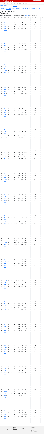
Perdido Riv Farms (6, 326)
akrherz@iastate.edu (15, 429)
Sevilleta (5, 307)
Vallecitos (5, 416)
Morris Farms (5, 320)
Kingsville (5, 374)
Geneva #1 (5, 41)
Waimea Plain (5, 181)
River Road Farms (6, 328)
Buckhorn (5, 385)
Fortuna (5, 219)
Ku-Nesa (5, 263)
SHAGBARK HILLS (6, 135)
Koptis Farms (5, 324)
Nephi (5, 246)
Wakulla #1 (5, 39)
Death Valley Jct (6, 343)
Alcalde (5, 309)
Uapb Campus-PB (6, 154)
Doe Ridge (5, 345)
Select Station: (1, 6)
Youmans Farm (6, 89)
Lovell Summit (5, 261)
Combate (5, 131)
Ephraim (5, 225)
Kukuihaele (5, 179)
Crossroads (5, 192)
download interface (27, 15)
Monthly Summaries (27, 8)
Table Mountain (6, 24)
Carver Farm (5, 395)
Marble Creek (5, 267)
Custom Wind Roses (3, 9)
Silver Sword (5, 183)
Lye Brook (5, 95)
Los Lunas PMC (6, 305)
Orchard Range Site (6, 22)
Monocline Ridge (6, 387)
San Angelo (5, 362)
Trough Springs (6, 255)
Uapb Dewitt (5, 169)
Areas (9, 3)
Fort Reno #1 (5, 62)
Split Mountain (5, 276)
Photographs (10, 8)
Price (4, 236)
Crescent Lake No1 (6, 28)
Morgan (5, 238)
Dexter (5, 104)
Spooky (5, 284)
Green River (5, 234)
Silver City (5, 160)
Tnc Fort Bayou (6, 152)
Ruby (4, 406)
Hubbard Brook (6, 137)
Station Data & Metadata (3, 5)
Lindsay (5, 20)
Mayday (5, 198)
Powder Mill (5, 106)
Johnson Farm (5, 200)
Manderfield (5, 280)
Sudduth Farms (6, 322)
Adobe (5, 418)
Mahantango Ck (6, 72)
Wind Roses (38, 8)
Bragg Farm (5, 148)
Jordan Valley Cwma (6, 265)
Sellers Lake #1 (6, 43)
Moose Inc (5, 125)
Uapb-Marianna (6, 156)
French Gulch (5, 389)
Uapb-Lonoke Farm (6, 74)
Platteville (5, 355)
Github (23, 429)
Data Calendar (8, 9)
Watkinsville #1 (6, 45)
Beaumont (5, 376)
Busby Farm (5, 397)
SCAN (7, 5)
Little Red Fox (5, 278)
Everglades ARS (6, 110)
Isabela (5, 112)
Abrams (5, 171)
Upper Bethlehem (6, 221)
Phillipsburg (5, 173)
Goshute (5, 297)
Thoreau (5, 414)
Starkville (5, 129)
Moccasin (5, 213)
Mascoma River (6, 97)
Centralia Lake (5, 175)
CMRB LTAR (5, 353)
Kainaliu (5, 177)
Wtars (5, 114)
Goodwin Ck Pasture (6, 64)
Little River (5, 70)
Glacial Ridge (5, 108)
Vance (5, 83)
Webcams (26, 3)
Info (14, 3)
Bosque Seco (5, 133)
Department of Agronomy (6, 429)
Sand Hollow (5, 286)
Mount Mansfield (6, 93)
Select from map (19, 6)
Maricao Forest (5, 18)
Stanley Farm (5, 118)
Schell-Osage (5, 349)
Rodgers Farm (5, 26)
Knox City (5, 364)
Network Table (18, 8)
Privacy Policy (32, 430)
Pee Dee (5, 87)
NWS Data (20, 3)
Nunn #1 (5, 53)
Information (2, 8)
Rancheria (5, 420)
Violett (5, 211)
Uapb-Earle (5, 158)
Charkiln (5, 259)
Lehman (5, 190)
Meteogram (14, 8)
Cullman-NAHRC (6, 202)
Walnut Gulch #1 (6, 68)
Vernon (5, 366)
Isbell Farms (5, 311)
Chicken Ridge (5, 269)
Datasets (12, 3)
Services (23, 3)
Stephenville (5, 368)
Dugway (5, 301)
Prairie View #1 (6, 51)
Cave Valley (5, 290)
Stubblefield (5, 391)
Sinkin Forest (5, 410)
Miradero (5, 412)
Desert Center (5, 330)
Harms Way (5, 299)
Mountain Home (6, 240)
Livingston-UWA (6, 204)
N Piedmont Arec (6, 91)
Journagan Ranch (6, 351)
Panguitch (5, 282)
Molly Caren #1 (6, 47)
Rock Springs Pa (6, 85)
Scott (4, 139)
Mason (5, 32)
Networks (17, 3)
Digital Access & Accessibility (34, 431)
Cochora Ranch (6, 341)
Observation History (33, 8)
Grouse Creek (5, 288)
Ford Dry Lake (5, 332)
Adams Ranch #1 (6, 49)
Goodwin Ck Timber (6, 66)
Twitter (23, 428)
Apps (7, 3)
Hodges (5, 116)
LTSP (4, 408)
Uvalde (5, 370)
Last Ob (6, 8)
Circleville (5, 223)
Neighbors (23, 8)
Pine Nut (5, 257)
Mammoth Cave (6, 150)
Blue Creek (5, 242)
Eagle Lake (5, 347)
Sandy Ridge (5, 196)
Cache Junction (6, 244)
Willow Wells (5, 194)
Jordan (5, 217)
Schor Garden (5, 127)
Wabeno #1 (5, 30)
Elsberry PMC (5, 393)
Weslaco (5, 372)
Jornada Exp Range (6, 303)
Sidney (5, 215)
